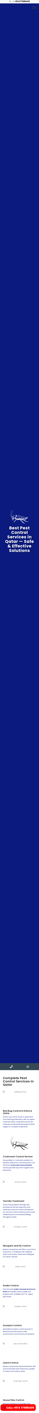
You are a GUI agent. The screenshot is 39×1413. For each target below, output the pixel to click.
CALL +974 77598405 (20, 1408)
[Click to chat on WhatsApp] (10, 1)
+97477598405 (22, 1)
